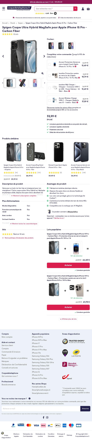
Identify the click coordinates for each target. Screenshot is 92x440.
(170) (39, 173)
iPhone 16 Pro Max (39, 378)
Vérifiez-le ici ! (59, 218)
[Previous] (4, 56)
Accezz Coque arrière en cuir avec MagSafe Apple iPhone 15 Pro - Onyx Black (80, 167)
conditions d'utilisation (50, 413)
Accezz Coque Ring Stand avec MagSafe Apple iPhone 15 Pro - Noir (35, 167)
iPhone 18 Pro (37, 337)
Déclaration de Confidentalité (14, 364)
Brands (12, 23)
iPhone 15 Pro (73, 212)
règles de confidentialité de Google (30, 413)
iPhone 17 (36, 343)
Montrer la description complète (24, 196)
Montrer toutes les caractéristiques (24, 224)
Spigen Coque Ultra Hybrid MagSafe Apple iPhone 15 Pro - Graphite (13, 167)
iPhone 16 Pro (37, 375)
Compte (5, 348)
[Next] (43, 56)
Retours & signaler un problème (14, 358)
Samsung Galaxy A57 (40, 369)
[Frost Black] (51, 46)
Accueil (5, 23)
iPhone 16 (36, 372)
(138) (84, 173)
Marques (5, 361)
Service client (7, 345)
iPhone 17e (36, 353)
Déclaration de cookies (40, 435)
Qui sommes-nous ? (10, 376)
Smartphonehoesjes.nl (41, 390)
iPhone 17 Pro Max (39, 350)
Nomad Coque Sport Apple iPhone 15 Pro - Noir (58, 166)
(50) (16, 173)
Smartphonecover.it (40, 393)
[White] (71, 46)
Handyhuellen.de (39, 387)
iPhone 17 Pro (37, 346)
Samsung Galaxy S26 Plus (42, 359)
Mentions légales (16, 435)
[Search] (75, 8)
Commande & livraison (11, 352)
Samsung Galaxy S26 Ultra (43, 362)
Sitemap (69, 435)
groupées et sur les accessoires (64, 109)
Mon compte (83, 9)
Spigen (20, 23)
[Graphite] (61, 46)
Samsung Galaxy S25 (40, 366)
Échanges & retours (61, 435)
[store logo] (19, 8)
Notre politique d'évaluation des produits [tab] (19, 238)
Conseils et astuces (10, 368)
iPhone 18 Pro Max (39, 340)
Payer (4, 355)
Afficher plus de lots (69, 319)
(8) (61, 173)
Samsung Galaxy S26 (40, 356)
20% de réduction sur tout (39, 2)
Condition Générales (51, 435)
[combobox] (55, 8)
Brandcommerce (8, 385)
